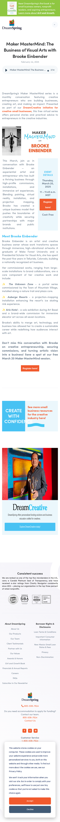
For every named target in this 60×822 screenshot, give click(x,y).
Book (15, 663)
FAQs (15, 678)
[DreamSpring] (12, 25)
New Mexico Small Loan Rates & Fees (45, 646)
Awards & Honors (15, 658)
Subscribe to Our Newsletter (15, 683)
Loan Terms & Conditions (45, 632)
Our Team (15, 638)
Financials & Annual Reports (15, 668)
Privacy (45, 652)
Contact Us (30, 720)
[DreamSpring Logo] (30, 696)
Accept (30, 801)
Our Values (15, 653)
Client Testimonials (15, 643)
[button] (6, 70)
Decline (30, 809)
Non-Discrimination (45, 657)
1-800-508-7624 (30, 740)
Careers (15, 673)
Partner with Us (15, 648)
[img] (48, 69)
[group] (30, 70)
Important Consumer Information (45, 638)
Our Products (15, 633)
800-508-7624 (31, 705)
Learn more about (36, 12)
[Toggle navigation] (55, 25)
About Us (15, 629)
